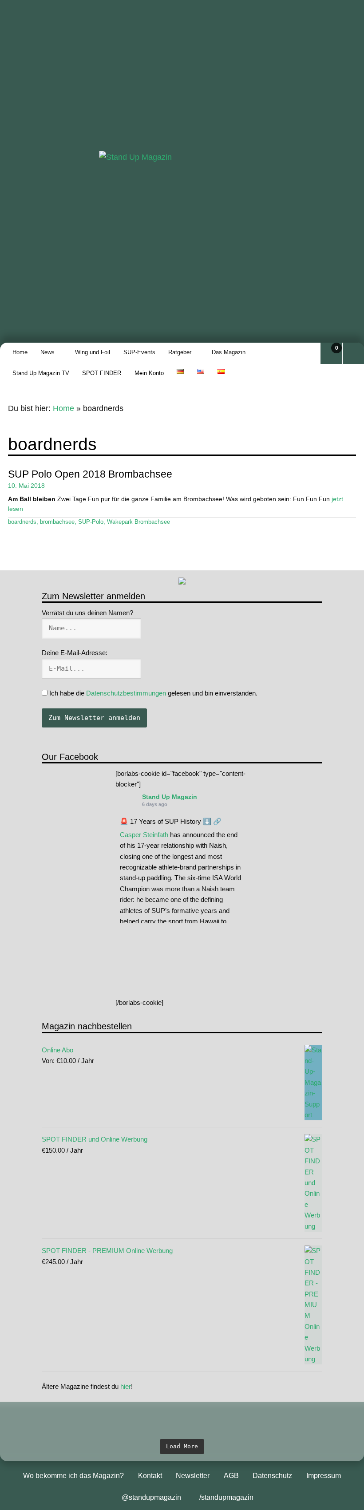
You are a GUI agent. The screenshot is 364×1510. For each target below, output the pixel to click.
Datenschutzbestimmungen (126, 693)
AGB (231, 1475)
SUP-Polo (90, 522)
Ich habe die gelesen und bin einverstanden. (152, 693)
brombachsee (57, 522)
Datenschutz (272, 1475)
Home (20, 352)
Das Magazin (228, 352)
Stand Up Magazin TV (40, 373)
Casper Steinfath (144, 834)
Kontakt (150, 1475)
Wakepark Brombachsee (138, 522)
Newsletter (193, 1475)
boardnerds (22, 522)
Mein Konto (149, 373)
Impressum (323, 1475)
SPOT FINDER (101, 373)
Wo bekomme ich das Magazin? (73, 1475)
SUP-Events (139, 352)
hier (125, 1386)
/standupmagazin (226, 1497)
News (47, 352)
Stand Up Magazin (169, 796)
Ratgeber (179, 352)
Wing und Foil (92, 352)
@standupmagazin (151, 1497)
